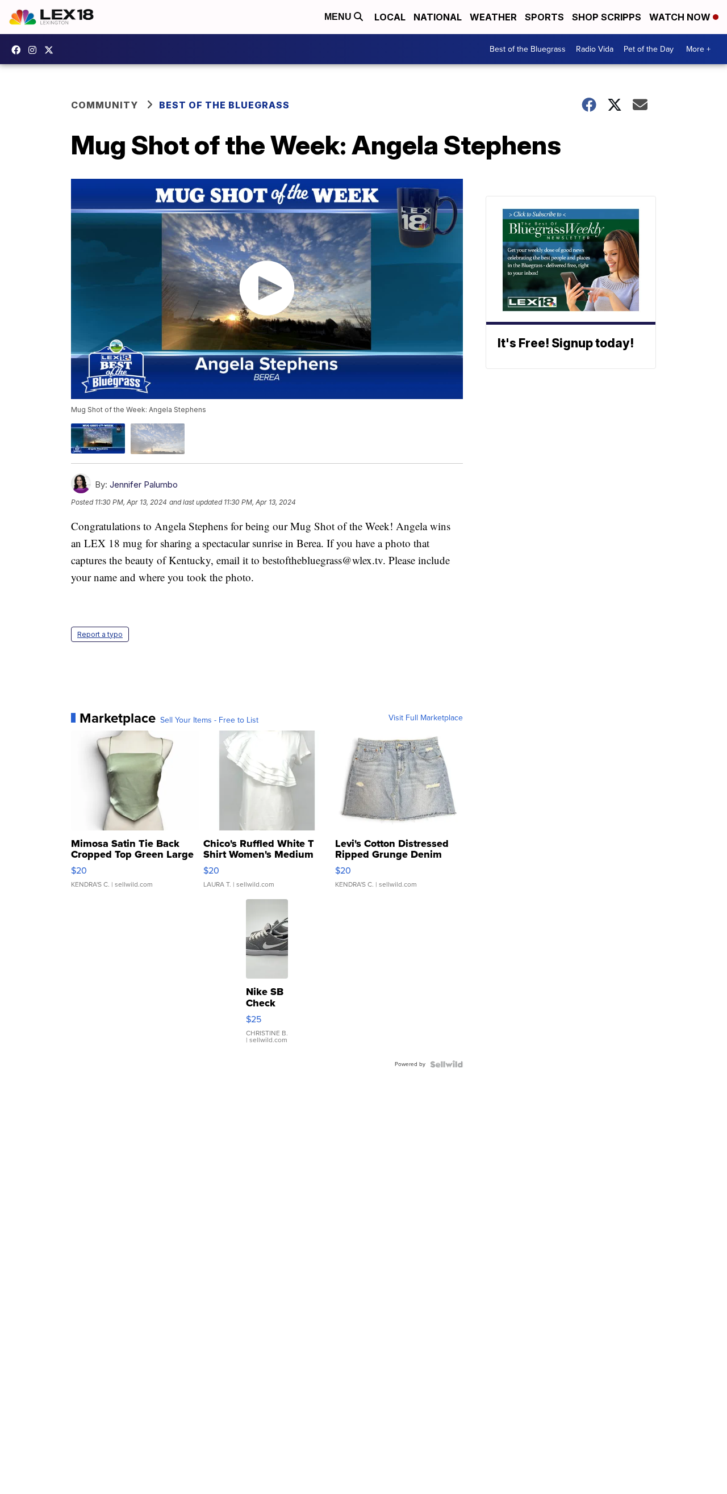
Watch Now (681, 17)
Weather (493, 17)
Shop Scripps (606, 17)
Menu (339, 17)
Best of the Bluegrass (528, 49)
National (437, 17)
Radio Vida (594, 49)
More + (698, 49)
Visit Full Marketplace (425, 718)
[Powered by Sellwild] (446, 1064)
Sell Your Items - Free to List (209, 720)
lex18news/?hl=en (35, 49)
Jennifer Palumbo (144, 484)
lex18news (51, 49)
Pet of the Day (649, 49)
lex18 (18, 49)
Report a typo (100, 634)
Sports (544, 17)
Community (104, 105)
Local (390, 17)
